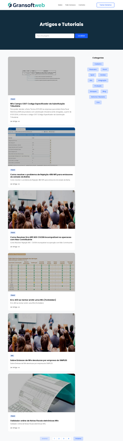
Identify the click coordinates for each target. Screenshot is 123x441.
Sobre (60, 5)
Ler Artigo (14, 121)
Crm (98, 102)
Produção (98, 86)
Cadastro (98, 64)
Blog (104, 91)
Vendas (103, 75)
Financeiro (93, 69)
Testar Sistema (105, 5)
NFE (12, 355)
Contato (82, 5)
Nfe (91, 80)
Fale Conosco (70, 5)
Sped (92, 75)
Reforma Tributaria (98, 97)
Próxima (78, 439)
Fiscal (13, 99)
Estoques (93, 91)
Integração (102, 80)
